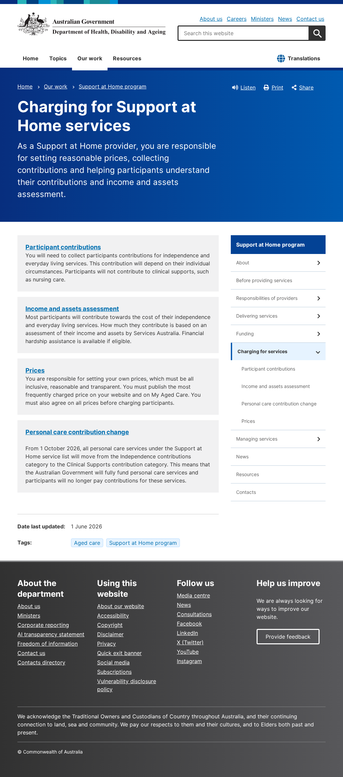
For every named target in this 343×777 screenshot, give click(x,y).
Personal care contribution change (77, 432)
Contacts (246, 492)
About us (211, 18)
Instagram (189, 661)
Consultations (194, 614)
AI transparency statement (50, 634)
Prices (248, 421)
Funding (245, 333)
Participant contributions (268, 369)
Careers (237, 18)
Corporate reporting (43, 625)
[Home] (91, 24)
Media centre (193, 595)
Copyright (110, 625)
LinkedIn (187, 633)
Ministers (262, 18)
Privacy (106, 643)
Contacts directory (41, 662)
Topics (58, 58)
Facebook (189, 623)
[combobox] (244, 33)
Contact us (310, 18)
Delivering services (256, 316)
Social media (113, 662)
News (285, 18)
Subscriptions (114, 671)
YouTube (188, 651)
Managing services (256, 439)
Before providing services (264, 280)
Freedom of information (47, 643)
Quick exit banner (119, 653)
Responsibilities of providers (266, 298)
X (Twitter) (190, 642)
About (242, 262)
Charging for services (262, 351)
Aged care (87, 542)
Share (306, 87)
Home (31, 58)
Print (277, 87)
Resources (127, 58)
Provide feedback (288, 636)
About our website (120, 606)
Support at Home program (112, 86)
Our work (89, 58)
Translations (304, 58)
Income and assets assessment (276, 386)
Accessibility (113, 615)
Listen (248, 87)
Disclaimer (110, 634)
